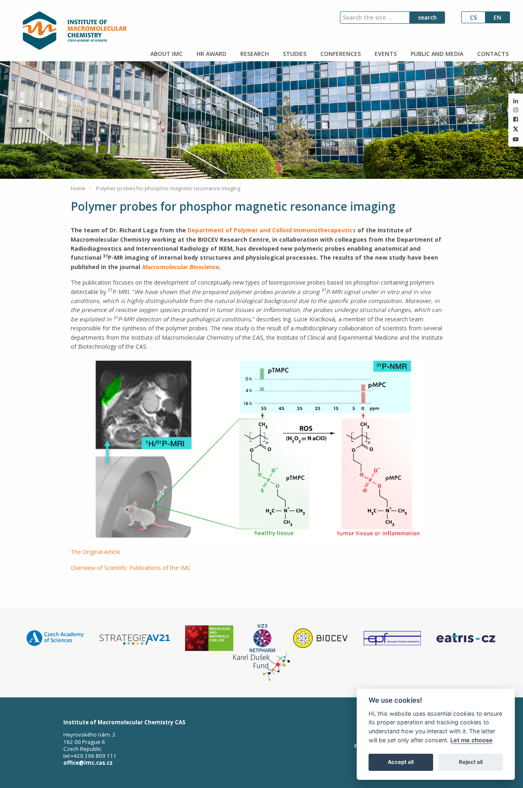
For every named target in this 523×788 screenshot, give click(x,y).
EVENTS (385, 54)
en (497, 17)
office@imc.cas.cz (88, 762)
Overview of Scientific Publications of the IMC (131, 568)
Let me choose (471, 740)
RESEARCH (254, 54)
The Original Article (96, 552)
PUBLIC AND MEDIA (436, 54)
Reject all (471, 762)
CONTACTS (492, 54)
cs (473, 17)
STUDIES (293, 54)
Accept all (400, 762)
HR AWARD (210, 54)
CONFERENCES (340, 54)
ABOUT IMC (166, 54)
